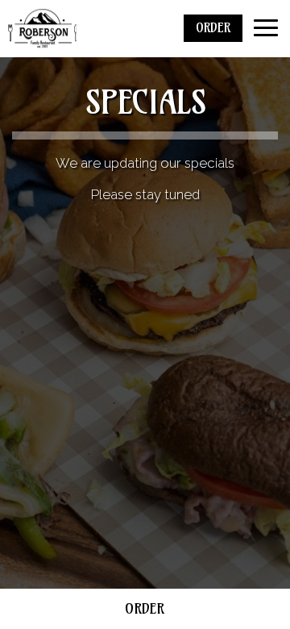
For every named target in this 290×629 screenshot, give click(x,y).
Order (144, 608)
